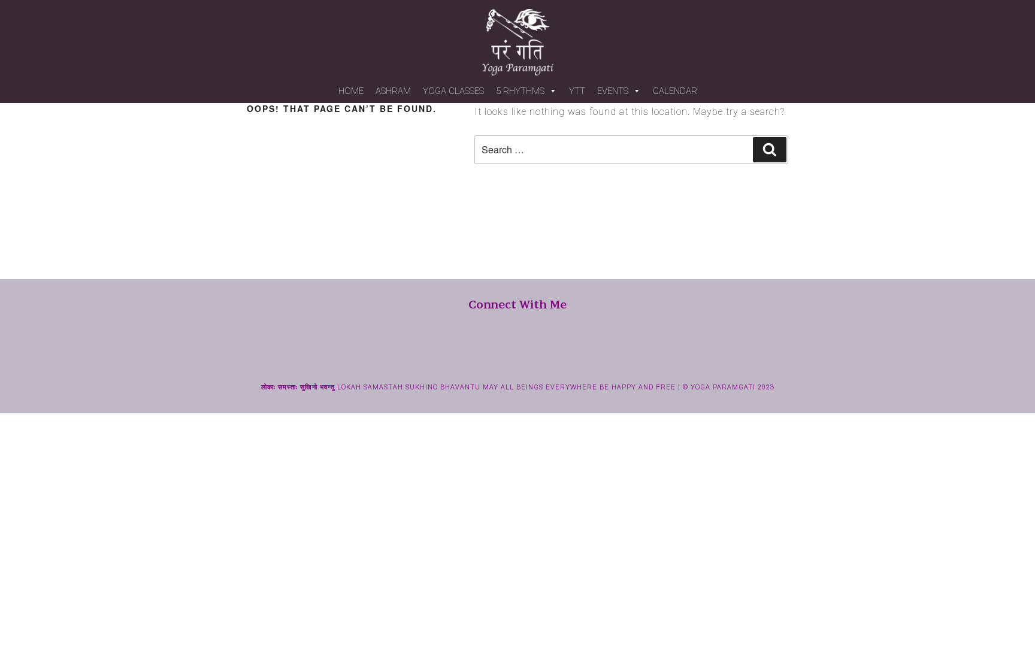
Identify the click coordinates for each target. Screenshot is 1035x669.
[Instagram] (517, 358)
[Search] (769, 149)
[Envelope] (538, 358)
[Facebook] (497, 358)
